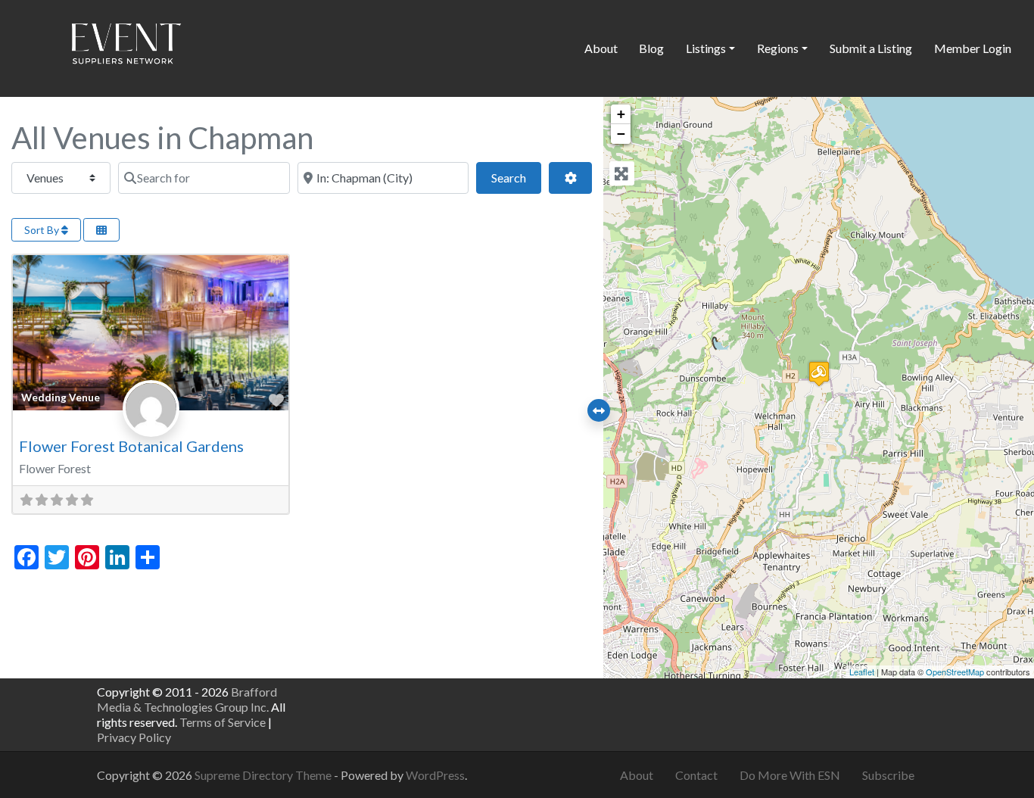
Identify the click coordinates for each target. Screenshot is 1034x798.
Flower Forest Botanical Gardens (131, 446)
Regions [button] (778, 48)
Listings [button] (706, 48)
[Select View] (101, 230)
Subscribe (888, 775)
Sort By (42, 229)
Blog (651, 48)
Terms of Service (222, 722)
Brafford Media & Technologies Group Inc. (187, 699)
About (601, 48)
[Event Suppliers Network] (125, 46)
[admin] (151, 424)
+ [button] (621, 114)
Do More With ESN (790, 775)
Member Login (972, 48)
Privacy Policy (134, 737)
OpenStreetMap (955, 672)
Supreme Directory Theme (264, 775)
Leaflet (861, 672)
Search (516, 177)
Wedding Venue (60, 397)
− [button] (621, 134)
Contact (696, 775)
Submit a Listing (871, 48)
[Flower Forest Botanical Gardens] (819, 374)
